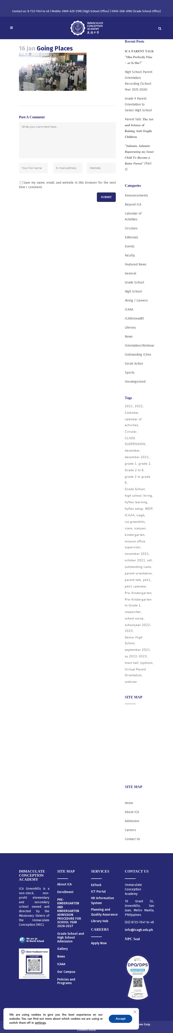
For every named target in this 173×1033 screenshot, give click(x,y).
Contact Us (132, 839)
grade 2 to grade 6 (137, 480)
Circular (131, 432)
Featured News (135, 264)
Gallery (62, 949)
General (130, 273)
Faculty (130, 255)
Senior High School (134, 640)
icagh (141, 515)
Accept (120, 1019)
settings (40, 1023)
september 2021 (137, 650)
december (132, 451)
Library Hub (99, 921)
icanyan (140, 528)
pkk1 (147, 580)
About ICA (132, 711)
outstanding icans (138, 567)
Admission (132, 728)
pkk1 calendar (135, 587)
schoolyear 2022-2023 (138, 628)
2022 (139, 406)
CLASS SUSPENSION (135, 441)
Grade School (134, 282)
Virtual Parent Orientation (135, 672)
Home (129, 803)
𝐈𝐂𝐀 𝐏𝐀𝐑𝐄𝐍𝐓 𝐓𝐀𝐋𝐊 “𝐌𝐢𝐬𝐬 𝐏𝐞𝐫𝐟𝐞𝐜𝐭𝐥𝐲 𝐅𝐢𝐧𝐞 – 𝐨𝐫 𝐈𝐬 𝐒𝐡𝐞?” (139, 57)
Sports (129, 373)
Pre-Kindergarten (138, 593)
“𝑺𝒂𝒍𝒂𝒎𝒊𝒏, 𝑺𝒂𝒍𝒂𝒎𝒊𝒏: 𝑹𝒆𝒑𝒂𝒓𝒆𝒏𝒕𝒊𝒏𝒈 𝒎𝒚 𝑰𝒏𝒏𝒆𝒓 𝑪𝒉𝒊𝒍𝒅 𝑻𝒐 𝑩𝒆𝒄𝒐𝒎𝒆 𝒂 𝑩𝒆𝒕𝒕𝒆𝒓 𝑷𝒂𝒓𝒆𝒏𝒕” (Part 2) (139, 157)
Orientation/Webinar (139, 345)
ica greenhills (135, 522)
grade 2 (144, 464)
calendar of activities (133, 422)
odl (149, 560)
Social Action (134, 364)
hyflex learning (136, 502)
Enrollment (65, 892)
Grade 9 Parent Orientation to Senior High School (138, 104)
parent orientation (138, 573)
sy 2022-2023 (136, 656)
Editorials (131, 237)
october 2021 (135, 560)
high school (133, 496)
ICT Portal (98, 892)
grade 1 (131, 464)
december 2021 (137, 457)
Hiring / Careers (136, 300)
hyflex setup (134, 509)
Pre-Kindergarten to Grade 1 (138, 603)
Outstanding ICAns (138, 355)
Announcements (136, 195)
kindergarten (135, 535)
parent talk (133, 580)
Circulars (131, 228)
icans (128, 528)
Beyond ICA (133, 204)
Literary (130, 327)
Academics (132, 719)
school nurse (134, 619)
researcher (133, 612)
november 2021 (137, 554)
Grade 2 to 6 (134, 470)
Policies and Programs (66, 981)
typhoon (146, 663)
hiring (147, 496)
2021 (129, 406)
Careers (130, 772)
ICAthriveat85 (134, 318)
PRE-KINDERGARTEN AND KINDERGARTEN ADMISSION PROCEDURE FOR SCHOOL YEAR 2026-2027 (69, 913)
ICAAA (129, 309)
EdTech (96, 885)
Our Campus (66, 972)
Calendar (132, 413)
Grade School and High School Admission (70, 937)
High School (133, 291)
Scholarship (133, 754)
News (129, 336)
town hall (132, 663)
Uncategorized (135, 382)
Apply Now (99, 943)
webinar (131, 682)
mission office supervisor (135, 544)
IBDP (149, 509)
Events (129, 246)
